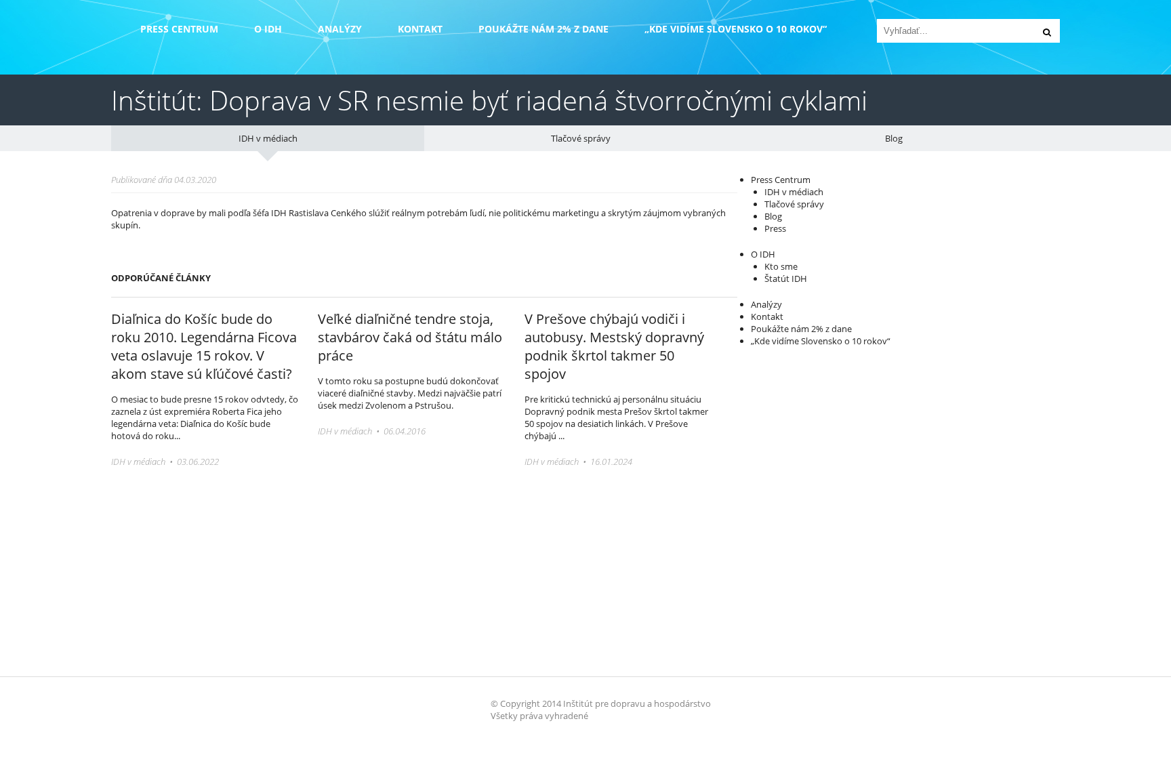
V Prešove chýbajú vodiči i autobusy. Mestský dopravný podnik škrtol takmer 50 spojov (614, 346)
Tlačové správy (581, 138)
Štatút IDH (785, 278)
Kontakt (420, 28)
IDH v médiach (268, 138)
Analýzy (340, 28)
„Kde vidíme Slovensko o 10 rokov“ (735, 28)
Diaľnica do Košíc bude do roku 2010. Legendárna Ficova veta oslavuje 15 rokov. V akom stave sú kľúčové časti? (204, 346)
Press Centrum (179, 28)
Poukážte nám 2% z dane (543, 28)
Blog (894, 138)
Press (775, 228)
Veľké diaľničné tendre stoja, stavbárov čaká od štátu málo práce (410, 337)
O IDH (268, 28)
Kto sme (781, 266)
